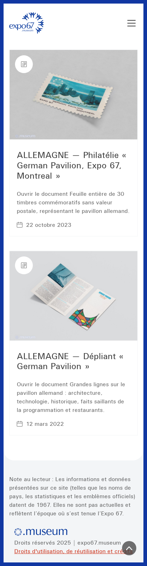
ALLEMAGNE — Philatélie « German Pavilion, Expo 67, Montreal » (73, 165)
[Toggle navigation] (131, 23)
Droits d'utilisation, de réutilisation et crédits (73, 551)
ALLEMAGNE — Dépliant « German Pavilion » (72, 361)
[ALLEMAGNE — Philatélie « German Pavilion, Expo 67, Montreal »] (73, 94)
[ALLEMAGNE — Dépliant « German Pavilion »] (73, 296)
